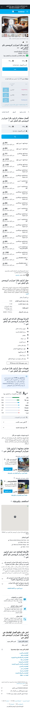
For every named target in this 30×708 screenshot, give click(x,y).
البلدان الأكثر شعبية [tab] (23, 641)
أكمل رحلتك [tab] (25, 645)
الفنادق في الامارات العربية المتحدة (20, 664)
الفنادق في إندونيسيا (23, 662)
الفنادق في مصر (24, 668)
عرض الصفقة (8, 469)
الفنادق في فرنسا (24, 671)
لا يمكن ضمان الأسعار (21, 683)
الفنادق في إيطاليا (24, 675)
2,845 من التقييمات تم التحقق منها (13, 55)
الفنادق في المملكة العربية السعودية (19, 657)
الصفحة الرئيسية (26, 700)
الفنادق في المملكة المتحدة (22, 673)
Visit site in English (14, 7)
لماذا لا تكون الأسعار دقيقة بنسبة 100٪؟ (17, 694)
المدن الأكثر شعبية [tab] (11, 641)
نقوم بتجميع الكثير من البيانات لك (19, 691)
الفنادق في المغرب (23, 653)
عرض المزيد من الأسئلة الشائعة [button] (15, 588)
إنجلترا (7, 700)
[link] (17, 473)
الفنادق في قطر (24, 655)
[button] (2, 7)
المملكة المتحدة (18, 700)
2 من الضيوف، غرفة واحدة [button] (20, 65)
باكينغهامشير (20, 704)
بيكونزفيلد (12, 704)
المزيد (27, 294)
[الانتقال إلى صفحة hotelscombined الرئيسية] (18, 11)
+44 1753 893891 (23, 53)
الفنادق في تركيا (24, 659)
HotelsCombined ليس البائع (20, 688)
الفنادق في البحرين (23, 666)
